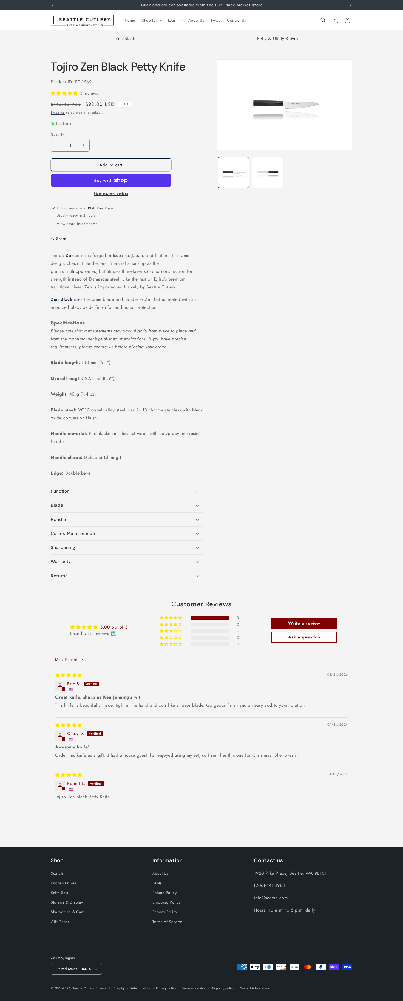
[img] (68, 675)
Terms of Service (167, 921)
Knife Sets (59, 892)
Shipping (58, 112)
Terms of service (194, 988)
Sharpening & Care (68, 912)
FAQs (157, 882)
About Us (160, 873)
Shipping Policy (166, 902)
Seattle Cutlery (83, 988)
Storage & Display (67, 902)
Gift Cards (60, 921)
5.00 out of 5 (114, 627)
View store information (77, 223)
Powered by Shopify (110, 988)
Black (66, 299)
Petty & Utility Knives (277, 38)
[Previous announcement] (53, 5)
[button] (151, 20)
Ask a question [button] (304, 637)
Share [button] (61, 238)
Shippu (76, 271)
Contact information (254, 988)
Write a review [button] (304, 623)
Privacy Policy (164, 912)
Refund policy (140, 988)
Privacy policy (166, 988)
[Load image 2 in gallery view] (267, 172)
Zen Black (125, 38)
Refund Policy (164, 892)
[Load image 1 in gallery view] (233, 172)
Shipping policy (222, 988)
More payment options (111, 193)
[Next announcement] (350, 5)
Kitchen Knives (63, 882)
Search (57, 873)
